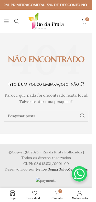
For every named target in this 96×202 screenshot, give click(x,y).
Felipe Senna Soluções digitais (62, 169)
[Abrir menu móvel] (6, 21)
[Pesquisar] (17, 21)
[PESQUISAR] (82, 116)
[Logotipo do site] (46, 21)
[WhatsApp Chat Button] (79, 174)
